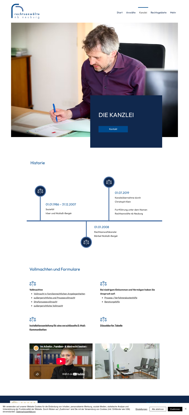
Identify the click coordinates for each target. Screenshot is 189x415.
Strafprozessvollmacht (45, 301)
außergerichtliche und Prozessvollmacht (54, 297)
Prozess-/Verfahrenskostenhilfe (120, 297)
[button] (158, 11)
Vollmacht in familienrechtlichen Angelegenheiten (59, 293)
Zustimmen (175, 409)
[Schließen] (185, 409)
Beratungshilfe (112, 301)
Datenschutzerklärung (26, 411)
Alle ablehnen (158, 409)
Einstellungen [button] (141, 409)
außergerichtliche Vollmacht (48, 305)
